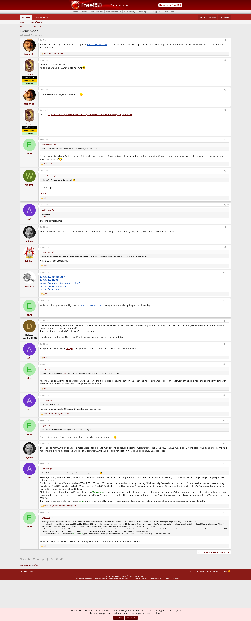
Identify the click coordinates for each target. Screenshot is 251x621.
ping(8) (69, 348)
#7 (228, 205)
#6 (228, 171)
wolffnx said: (46, 210)
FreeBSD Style (27, 571)
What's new (39, 17)
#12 (228, 321)
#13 (228, 344)
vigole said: (46, 369)
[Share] (225, 40)
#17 (228, 443)
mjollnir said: (46, 252)
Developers (144, 11)
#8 (228, 227)
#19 (228, 512)
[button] (48, 17)
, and (53, 53)
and (51, 164)
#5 (228, 139)
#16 (228, 420)
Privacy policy (215, 571)
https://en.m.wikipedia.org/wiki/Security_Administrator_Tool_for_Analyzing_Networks (90, 114)
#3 (228, 90)
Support (156, 11)
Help (225, 571)
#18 (228, 463)
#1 (228, 40)
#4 (228, 110)
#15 (228, 395)
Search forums (36, 22)
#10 (228, 272)
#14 (228, 364)
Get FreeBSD (97, 11)
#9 (228, 247)
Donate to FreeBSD (170, 5)
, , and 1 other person (60, 506)
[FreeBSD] (99, 9)
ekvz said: (45, 400)
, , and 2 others (58, 414)
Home (75, 11)
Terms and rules (202, 571)
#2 (228, 60)
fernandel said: (47, 144)
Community (129, 11)
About (84, 11)
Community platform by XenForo (125, 576)
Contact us (190, 571)
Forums (26, 17)
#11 (228, 301)
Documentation (113, 11)
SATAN (43, 193)
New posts (24, 22)
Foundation (169, 11)
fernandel (26, 35)
